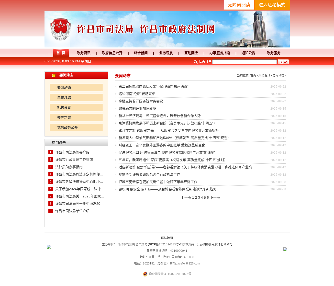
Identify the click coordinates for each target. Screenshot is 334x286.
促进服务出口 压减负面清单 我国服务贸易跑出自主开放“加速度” (167, 152)
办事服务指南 (220, 53)
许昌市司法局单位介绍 (72, 211)
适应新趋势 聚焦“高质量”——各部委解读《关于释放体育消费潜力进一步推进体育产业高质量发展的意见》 (199, 167)
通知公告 (248, 53)
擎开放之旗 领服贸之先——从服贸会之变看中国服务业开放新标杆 (169, 130)
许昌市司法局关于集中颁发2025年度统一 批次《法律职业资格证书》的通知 (79, 204)
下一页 (215, 197)
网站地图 (167, 238)
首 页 (60, 53)
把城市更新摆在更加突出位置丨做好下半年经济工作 (158, 182)
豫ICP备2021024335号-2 (165, 244)
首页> (254, 75)
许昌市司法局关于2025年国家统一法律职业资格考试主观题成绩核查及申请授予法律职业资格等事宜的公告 (79, 196)
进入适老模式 (272, 4)
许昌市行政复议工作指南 (74, 159)
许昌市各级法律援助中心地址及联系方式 (79, 181)
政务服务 (273, 53)
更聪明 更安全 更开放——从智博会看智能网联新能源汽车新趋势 (167, 189)
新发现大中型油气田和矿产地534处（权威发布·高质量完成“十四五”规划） (175, 138)
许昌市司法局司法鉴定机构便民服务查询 (79, 174)
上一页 (186, 197)
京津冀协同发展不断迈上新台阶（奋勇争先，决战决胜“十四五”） (168, 123)
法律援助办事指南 (69, 167)
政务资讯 (83, 53)
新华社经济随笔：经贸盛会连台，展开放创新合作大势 (160, 116)
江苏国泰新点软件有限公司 (214, 244)
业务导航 (166, 53)
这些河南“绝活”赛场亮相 (137, 94)
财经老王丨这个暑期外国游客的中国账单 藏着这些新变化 (162, 145)
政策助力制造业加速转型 (137, 108)
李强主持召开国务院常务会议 (141, 101)
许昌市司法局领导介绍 (72, 152)
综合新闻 (141, 53)
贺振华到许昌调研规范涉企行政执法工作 (149, 174)
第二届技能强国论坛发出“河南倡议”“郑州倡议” (154, 86)
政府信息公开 (112, 53)
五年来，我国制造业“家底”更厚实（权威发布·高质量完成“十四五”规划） (173, 160)
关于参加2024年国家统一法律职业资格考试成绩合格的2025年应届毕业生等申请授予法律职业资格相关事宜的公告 (79, 189)
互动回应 (191, 53)
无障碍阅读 (239, 4)
